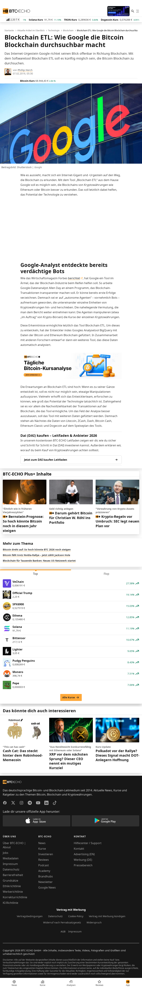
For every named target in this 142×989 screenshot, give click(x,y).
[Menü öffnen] (137, 11)
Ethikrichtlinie (12, 886)
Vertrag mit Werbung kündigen (107, 916)
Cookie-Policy (75, 916)
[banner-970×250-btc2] (71, 366)
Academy (44, 871)
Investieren (45, 854)
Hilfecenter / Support (87, 843)
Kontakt (79, 849)
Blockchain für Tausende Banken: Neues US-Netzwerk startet (39, 560)
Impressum (10, 864)
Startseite (9, 30)
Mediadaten (11, 858)
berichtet (74, 278)
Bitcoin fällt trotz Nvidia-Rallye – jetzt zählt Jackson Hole (36, 555)
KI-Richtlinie (10, 903)
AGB (63, 931)
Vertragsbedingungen (30, 916)
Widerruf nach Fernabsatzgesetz (62, 922)
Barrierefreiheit (13, 875)
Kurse (42, 849)
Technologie (54, 30)
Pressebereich (83, 865)
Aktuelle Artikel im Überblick (31, 30)
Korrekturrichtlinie (15, 897)
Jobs (5, 853)
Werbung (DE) (83, 860)
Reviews (43, 860)
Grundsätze (10, 880)
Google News (47, 887)
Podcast (43, 865)
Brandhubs (45, 876)
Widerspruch (94, 922)
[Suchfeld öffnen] (132, 11)
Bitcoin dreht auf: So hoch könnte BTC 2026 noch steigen (37, 549)
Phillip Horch (25, 70)
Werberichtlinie (13, 892)
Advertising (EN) (84, 854)
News (42, 843)
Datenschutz (11, 869)
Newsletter (45, 882)
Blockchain (68, 30)
